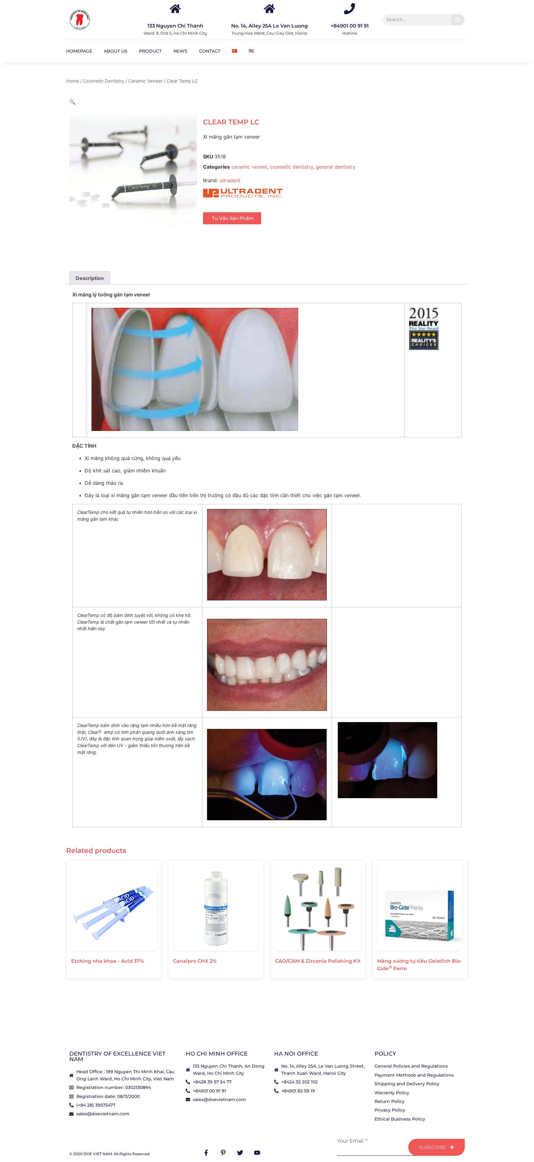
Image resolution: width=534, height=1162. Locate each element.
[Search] (457, 19)
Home (72, 81)
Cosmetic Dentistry (103, 81)
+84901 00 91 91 (350, 26)
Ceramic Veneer (145, 81)
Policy (385, 1053)
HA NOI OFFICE (296, 1053)
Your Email (351, 1140)
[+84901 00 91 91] (349, 8)
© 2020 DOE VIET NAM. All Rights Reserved (109, 1153)
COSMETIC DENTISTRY (291, 167)
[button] (72, 102)
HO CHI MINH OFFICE (217, 1053)
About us (115, 51)
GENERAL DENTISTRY (335, 167)
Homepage (79, 51)
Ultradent (229, 180)
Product (150, 51)
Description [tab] (90, 278)
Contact (209, 51)
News (180, 51)
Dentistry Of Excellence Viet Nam (117, 1056)
